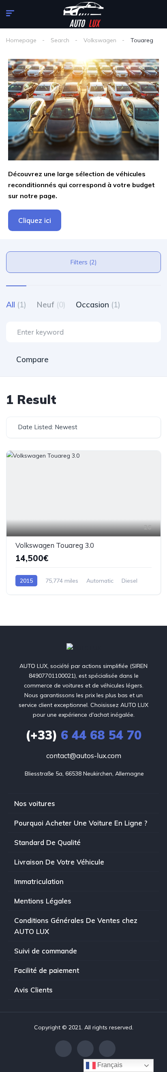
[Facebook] (63, 1048)
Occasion (98, 304)
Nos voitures (34, 803)
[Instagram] (107, 1048)
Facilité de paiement (46, 970)
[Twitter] (85, 1048)
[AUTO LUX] (83, 648)
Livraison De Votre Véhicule (59, 862)
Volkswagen (100, 40)
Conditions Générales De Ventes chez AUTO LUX (75, 926)
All (16, 304)
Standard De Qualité (47, 842)
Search (60, 40)
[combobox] (83, 427)
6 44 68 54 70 (83, 735)
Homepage (21, 40)
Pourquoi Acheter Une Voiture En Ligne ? (80, 823)
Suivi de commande (45, 951)
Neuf (51, 304)
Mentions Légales (42, 901)
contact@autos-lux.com (83, 755)
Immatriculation (39, 881)
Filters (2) (83, 262)
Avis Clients (33, 990)
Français (109, 1064)
